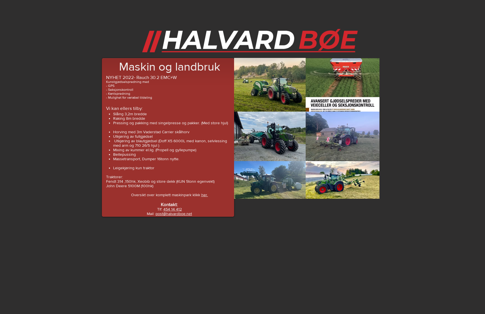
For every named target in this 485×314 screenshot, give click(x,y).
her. (204, 195)
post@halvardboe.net (173, 213)
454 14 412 (172, 209)
